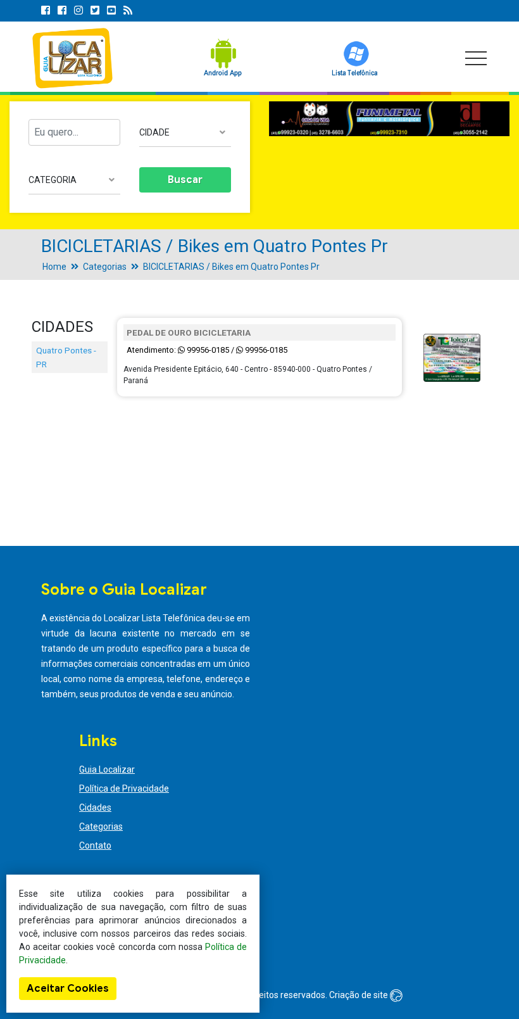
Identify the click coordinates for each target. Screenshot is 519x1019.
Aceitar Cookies (68, 988)
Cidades (95, 807)
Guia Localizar (107, 769)
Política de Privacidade (124, 788)
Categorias (105, 267)
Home (54, 267)
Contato (95, 845)
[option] (389, 119)
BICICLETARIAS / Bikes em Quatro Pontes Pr (231, 267)
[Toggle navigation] (476, 58)
